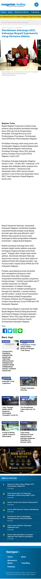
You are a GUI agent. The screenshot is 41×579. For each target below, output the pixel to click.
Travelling (35, 12)
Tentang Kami (10, 574)
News (10, 12)
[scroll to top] (37, 576)
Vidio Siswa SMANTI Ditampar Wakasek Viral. (19, 526)
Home (3, 12)
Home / (4, 22)
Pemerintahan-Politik (14, 22)
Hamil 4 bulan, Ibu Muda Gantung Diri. (22, 502)
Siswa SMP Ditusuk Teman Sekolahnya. (23, 509)
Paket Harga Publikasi (28, 574)
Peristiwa (25, 22)
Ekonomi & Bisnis (22, 12)
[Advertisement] (20, 100)
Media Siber (18, 574)
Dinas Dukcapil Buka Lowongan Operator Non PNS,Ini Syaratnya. (20, 535)
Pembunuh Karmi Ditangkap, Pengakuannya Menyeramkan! (19, 517)
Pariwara (11, 567)
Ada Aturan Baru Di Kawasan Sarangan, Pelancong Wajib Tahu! (21, 494)
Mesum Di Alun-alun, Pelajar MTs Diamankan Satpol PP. (20, 485)
